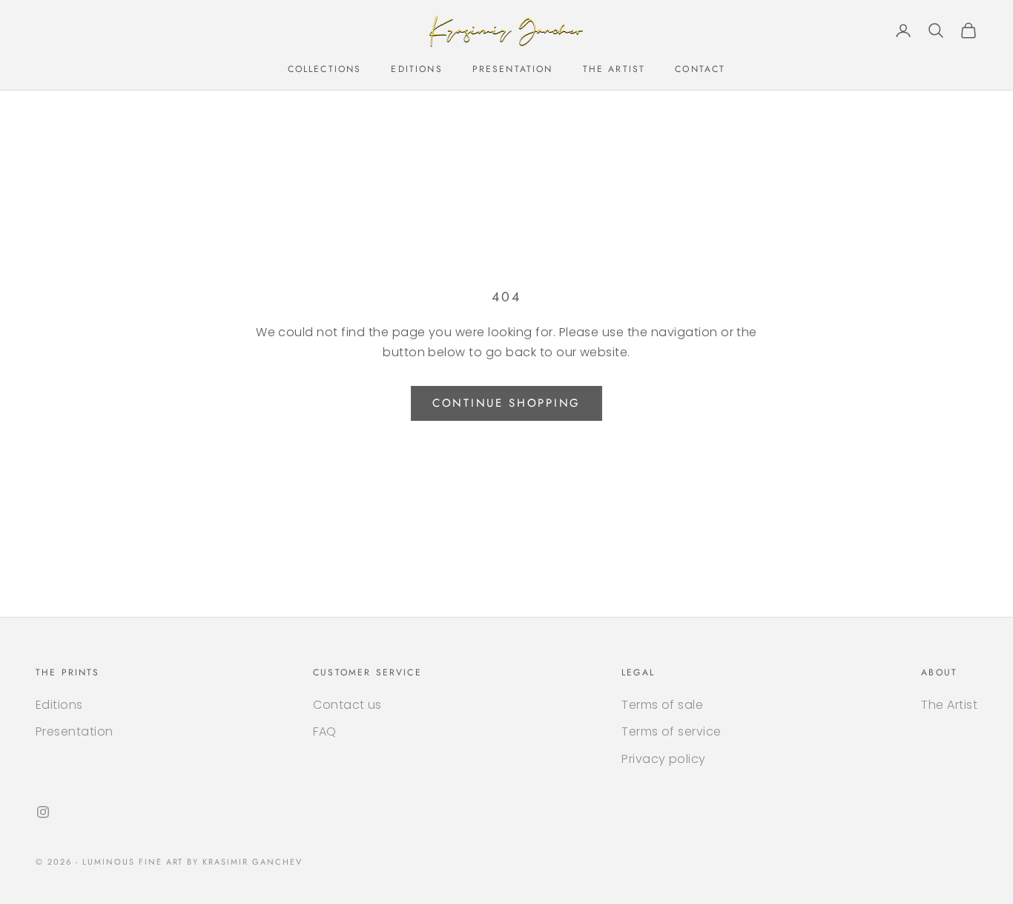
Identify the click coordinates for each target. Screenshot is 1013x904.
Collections (325, 69)
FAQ (324, 731)
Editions (416, 69)
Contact (700, 69)
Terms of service (671, 731)
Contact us (347, 704)
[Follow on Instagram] (43, 812)
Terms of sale (662, 704)
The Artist (614, 69)
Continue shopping (506, 403)
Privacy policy (663, 758)
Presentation (512, 69)
